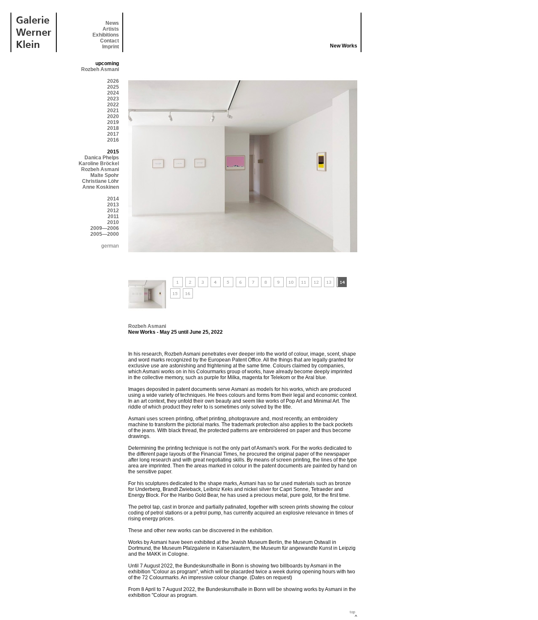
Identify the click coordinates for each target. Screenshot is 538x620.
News (112, 23)
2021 (113, 110)
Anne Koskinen (100, 187)
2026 (113, 81)
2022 (113, 105)
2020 (113, 116)
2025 (113, 87)
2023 (113, 99)
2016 (113, 140)
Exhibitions (105, 35)
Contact (109, 41)
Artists (111, 29)
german (110, 246)
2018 (113, 128)
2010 (113, 222)
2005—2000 (104, 234)
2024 (113, 93)
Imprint (110, 47)
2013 (113, 205)
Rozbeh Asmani (100, 69)
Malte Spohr (104, 175)
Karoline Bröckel (99, 163)
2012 (113, 211)
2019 (113, 122)
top (352, 612)
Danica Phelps (101, 158)
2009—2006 (104, 228)
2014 (113, 199)
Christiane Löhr (100, 181)
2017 (113, 134)
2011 (113, 216)
